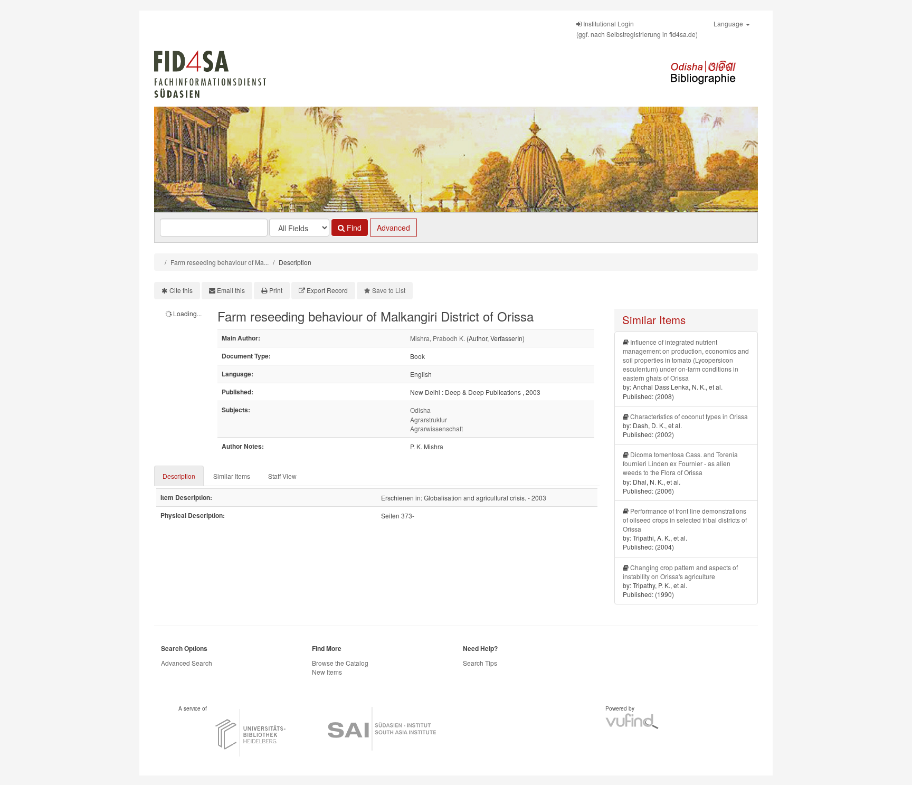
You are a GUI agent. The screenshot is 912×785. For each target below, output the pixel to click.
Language (729, 23)
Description (179, 475)
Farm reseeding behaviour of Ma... (219, 262)
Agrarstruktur (428, 419)
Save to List (388, 290)
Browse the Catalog (340, 662)
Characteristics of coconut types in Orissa (689, 416)
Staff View (282, 475)
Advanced (393, 227)
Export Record (327, 290)
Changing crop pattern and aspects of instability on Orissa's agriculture (680, 572)
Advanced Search (186, 662)
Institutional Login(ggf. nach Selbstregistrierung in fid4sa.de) (637, 29)
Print (275, 290)
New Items (327, 671)
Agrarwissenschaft (436, 428)
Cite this (181, 290)
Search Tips (480, 662)
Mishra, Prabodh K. (437, 338)
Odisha (420, 409)
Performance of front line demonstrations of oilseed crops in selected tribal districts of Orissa (685, 519)
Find (353, 227)
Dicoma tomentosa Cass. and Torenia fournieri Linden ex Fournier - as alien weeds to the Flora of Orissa (680, 463)
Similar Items (231, 475)
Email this (231, 290)
